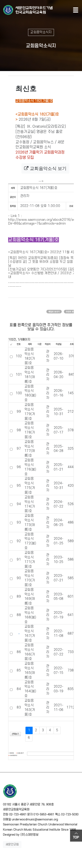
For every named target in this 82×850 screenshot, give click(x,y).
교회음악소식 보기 (48, 168)
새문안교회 (12, 844)
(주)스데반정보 (29, 834)
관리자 (24, 196)
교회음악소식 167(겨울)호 (28, 252)
